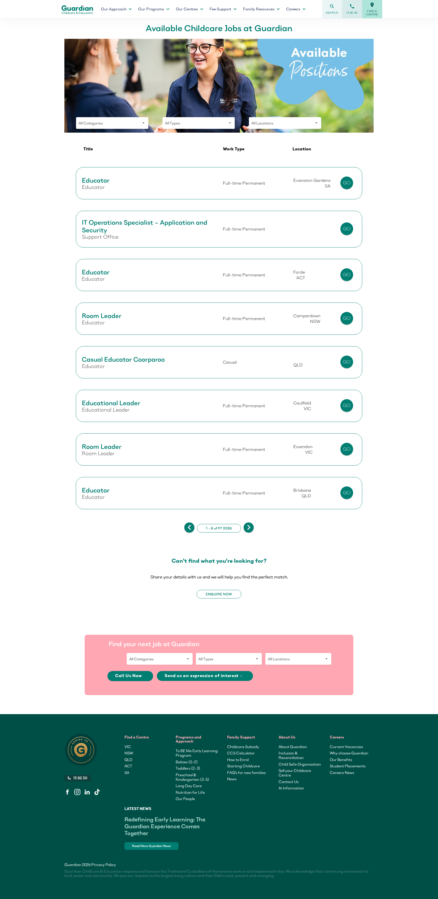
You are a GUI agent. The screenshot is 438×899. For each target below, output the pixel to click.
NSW (128, 753)
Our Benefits (341, 759)
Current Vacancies (346, 746)
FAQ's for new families (246, 772)
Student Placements (348, 766)
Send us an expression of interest (204, 676)
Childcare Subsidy (243, 746)
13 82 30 (352, 9)
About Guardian (293, 746)
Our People (185, 798)
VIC (127, 746)
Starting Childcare (243, 766)
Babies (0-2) (187, 762)
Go (347, 182)
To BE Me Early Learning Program (197, 752)
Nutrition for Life (190, 792)
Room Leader (101, 316)
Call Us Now (129, 676)
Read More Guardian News (151, 846)
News (231, 779)
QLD (128, 759)
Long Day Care (189, 785)
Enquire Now (219, 594)
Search (332, 9)
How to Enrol (238, 759)
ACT (128, 766)
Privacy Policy (103, 864)
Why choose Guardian (349, 753)
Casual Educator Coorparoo (123, 359)
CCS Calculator (241, 753)
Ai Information (291, 788)
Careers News (342, 772)
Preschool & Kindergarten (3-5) (192, 777)
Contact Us (289, 781)
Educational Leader (111, 403)
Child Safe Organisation (300, 764)
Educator (96, 180)
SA (126, 772)
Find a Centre (372, 9)
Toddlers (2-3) (188, 768)
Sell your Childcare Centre (295, 772)
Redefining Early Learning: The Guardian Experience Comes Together (164, 826)
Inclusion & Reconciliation (291, 755)
